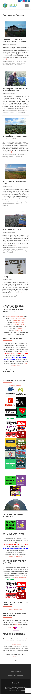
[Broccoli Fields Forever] (15, 219)
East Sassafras (6, 249)
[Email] (28, 1)
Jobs (8, 63)
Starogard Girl (19, 330)
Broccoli (15, 110)
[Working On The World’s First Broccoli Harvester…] (15, 78)
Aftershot (19, 328)
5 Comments (21, 112)
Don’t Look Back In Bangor (18, 318)
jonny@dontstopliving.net (15, 675)
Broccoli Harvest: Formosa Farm (14, 183)
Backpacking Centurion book (15, 316)
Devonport (25, 247)
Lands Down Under (18, 320)
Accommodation (12, 61)
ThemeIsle (22, 690)
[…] (7, 59)
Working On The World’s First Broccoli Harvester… (15, 90)
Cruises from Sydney (15, 644)
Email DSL (17, 624)
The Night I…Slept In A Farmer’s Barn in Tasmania (14, 40)
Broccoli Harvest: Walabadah (15, 136)
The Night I (11, 64)
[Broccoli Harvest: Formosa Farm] (15, 171)
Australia (19, 61)
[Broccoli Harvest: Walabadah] (15, 125)
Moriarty (4, 251)
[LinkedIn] (26, 1)
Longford (12, 63)
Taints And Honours (18, 322)
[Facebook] (19, 1)
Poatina (23, 63)
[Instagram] (24, 1)
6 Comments (18, 64)
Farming (4, 63)
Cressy (24, 61)
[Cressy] (15, 266)
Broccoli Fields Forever (12, 229)
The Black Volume (19, 324)
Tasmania (5, 64)
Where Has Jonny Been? (15, 385)
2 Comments (9, 252)
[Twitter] (21, 1)
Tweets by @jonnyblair (15, 609)
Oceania (18, 63)
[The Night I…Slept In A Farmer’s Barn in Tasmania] (15, 29)
